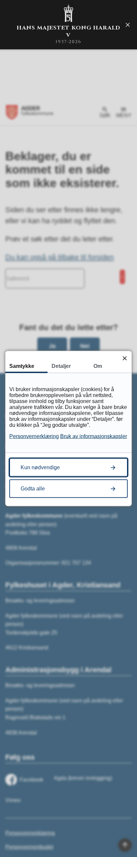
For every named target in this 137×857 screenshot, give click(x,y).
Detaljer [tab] (61, 366)
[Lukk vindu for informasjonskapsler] (124, 358)
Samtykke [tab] (21, 366)
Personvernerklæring (34, 436)
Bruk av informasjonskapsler (93, 436)
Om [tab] (97, 366)
